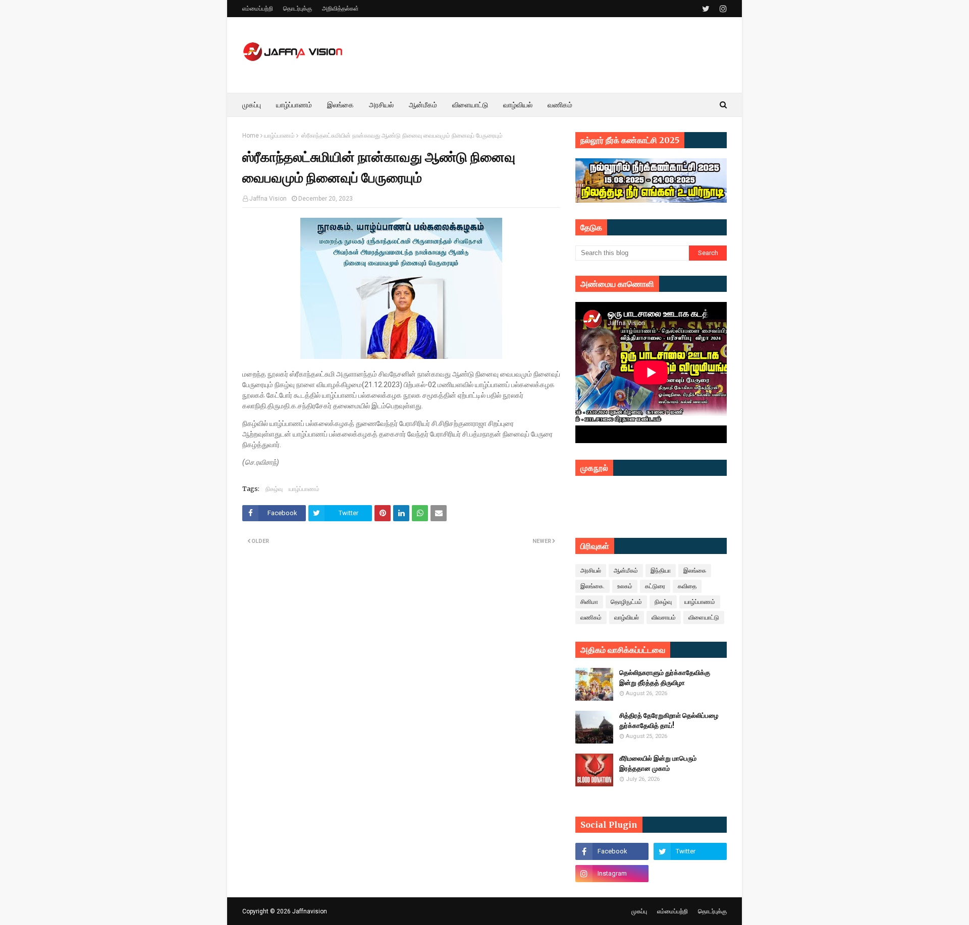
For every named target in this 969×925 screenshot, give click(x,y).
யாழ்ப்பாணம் (279, 135)
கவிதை (687, 586)
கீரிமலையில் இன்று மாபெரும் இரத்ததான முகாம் (657, 763)
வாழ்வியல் (626, 617)
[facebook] (612, 851)
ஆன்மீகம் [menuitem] (423, 105)
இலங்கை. (592, 586)
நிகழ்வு (274, 488)
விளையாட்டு (703, 617)
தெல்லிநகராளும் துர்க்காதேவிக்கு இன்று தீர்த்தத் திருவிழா (664, 677)
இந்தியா (661, 570)
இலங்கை (694, 570)
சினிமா (589, 601)
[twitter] (705, 9)
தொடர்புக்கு (297, 8)
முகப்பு (639, 911)
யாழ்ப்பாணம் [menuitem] (294, 105)
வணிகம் (591, 617)
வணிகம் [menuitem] (560, 105)
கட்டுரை (655, 586)
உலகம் (624, 586)
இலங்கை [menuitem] (340, 105)
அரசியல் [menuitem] (381, 105)
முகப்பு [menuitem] (251, 105)
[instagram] (722, 9)
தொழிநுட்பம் (626, 601)
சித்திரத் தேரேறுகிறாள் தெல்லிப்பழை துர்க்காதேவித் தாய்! (669, 720)
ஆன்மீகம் (626, 570)
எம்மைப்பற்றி (257, 8)
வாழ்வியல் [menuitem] (517, 105)
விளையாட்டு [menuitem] (470, 105)
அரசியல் (590, 570)
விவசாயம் (664, 617)
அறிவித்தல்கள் (340, 8)
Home (250, 135)
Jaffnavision (309, 911)
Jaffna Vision (268, 198)
